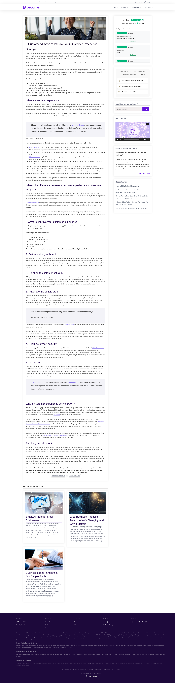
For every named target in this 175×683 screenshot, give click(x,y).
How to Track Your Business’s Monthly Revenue (131, 208)
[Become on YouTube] (142, 622)
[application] (132, 131)
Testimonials (48, 625)
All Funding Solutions (22, 622)
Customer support (32, 203)
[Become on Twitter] (146, 622)
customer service (74, 476)
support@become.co (108, 622)
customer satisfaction (58, 476)
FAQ (75, 625)
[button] (132, 131)
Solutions (124, 7)
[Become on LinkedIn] (136, 622)
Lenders (47, 627)
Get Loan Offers (144, 173)
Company (135, 7)
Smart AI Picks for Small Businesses (127, 186)
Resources (147, 7)
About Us (47, 622)
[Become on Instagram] (132, 622)
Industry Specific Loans (22, 625)
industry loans (78, 125)
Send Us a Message (108, 625)
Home (116, 7)
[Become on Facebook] (139, 622)
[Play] (118, 139)
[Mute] (145, 139)
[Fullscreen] (148, 139)
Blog (75, 622)
